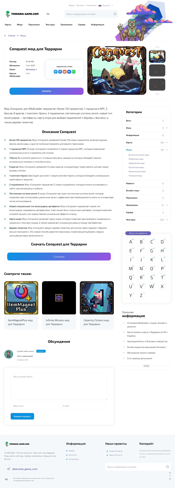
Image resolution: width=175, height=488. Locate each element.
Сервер (81, 24)
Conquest (59, 256)
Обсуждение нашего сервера (141, 352)
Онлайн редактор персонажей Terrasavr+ (147, 347)
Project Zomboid (115, 451)
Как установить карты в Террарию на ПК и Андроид (147, 334)
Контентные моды (136, 167)
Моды (20, 24)
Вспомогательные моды (139, 155)
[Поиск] (115, 14)
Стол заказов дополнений (139, 358)
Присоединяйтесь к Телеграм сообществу (147, 341)
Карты (8, 24)
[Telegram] (56, 72)
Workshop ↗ (31, 69)
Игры (128, 128)
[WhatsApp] (73, 72)
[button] (157, 47)
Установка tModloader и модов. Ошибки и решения (147, 325)
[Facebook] (60, 72)
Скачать (46, 91)
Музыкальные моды (137, 171)
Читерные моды (135, 176)
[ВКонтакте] (48, 14)
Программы (66, 24)
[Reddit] (64, 72)
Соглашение (91, 5)
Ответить (41, 351)
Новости (130, 183)
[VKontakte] (69, 72)
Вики (128, 120)
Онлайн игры (132, 190)
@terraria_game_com (25, 468)
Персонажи (34, 24)
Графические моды (137, 163)
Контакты (80, 5)
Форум (72, 5)
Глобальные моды (136, 159)
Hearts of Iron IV (115, 455)
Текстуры (50, 24)
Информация (97, 24)
